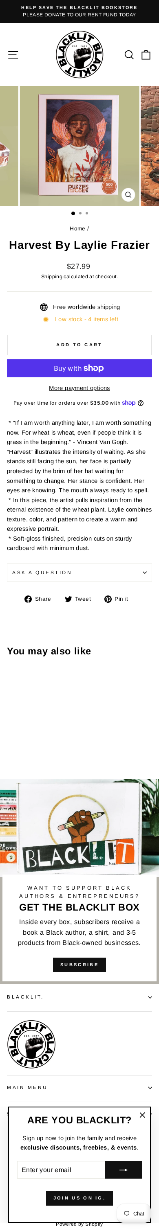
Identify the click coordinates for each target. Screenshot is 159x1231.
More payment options (79, 388)
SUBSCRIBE (79, 964)
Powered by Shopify (79, 1224)
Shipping (51, 277)
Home (77, 228)
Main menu (27, 1087)
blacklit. (25, 996)
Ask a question (42, 572)
